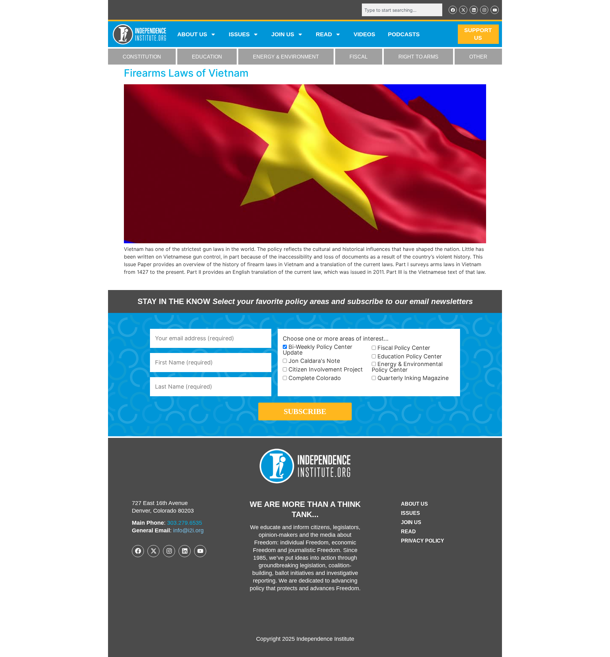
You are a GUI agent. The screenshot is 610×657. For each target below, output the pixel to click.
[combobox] (402, 9)
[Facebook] (453, 10)
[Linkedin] (474, 10)
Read (408, 531)
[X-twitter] (463, 10)
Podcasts (404, 34)
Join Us (411, 522)
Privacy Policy (422, 540)
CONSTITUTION (142, 56)
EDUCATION (207, 56)
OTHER (478, 56)
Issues (239, 34)
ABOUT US (192, 34)
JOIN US (282, 34)
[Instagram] (484, 10)
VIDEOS (364, 34)
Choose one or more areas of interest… (336, 339)
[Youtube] (495, 10)
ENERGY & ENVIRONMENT (286, 56)
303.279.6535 (184, 523)
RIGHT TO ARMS (418, 56)
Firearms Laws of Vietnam (186, 73)
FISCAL (358, 56)
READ (324, 34)
